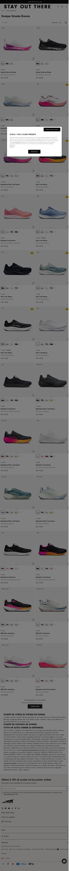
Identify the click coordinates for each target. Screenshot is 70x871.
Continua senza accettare (52, 129)
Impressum (12, 146)
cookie (38, 139)
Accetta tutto (34, 151)
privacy (33, 139)
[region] (34, 141)
